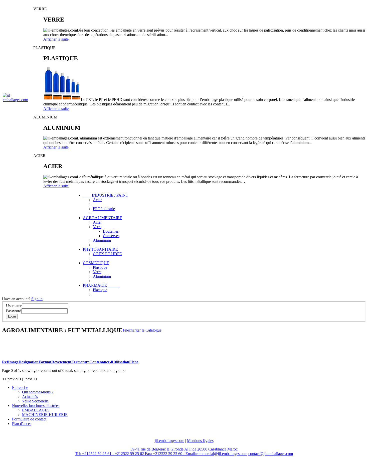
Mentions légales (200, 440)
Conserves (111, 236)
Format (45, 362)
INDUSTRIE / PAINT (105, 195)
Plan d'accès (21, 423)
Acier (97, 200)
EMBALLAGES (36, 410)
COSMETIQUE (96, 263)
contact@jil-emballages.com (270, 453)
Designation (29, 362)
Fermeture (80, 362)
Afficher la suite (56, 39)
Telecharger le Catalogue (141, 330)
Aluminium (102, 240)
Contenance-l (100, 362)
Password (13, 311)
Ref (5, 362)
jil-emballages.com (169, 440)
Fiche (133, 362)
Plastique (100, 267)
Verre (97, 227)
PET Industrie (104, 209)
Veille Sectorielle (35, 401)
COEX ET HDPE (107, 254)
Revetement (61, 362)
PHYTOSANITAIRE (100, 249)
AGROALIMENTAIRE (102, 218)
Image (13, 362)
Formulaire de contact (29, 419)
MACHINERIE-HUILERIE (45, 414)
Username (14, 305)
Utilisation (120, 362)
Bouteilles (111, 231)
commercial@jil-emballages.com (221, 453)
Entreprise (20, 387)
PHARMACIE (101, 285)
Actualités (30, 396)
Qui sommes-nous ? (37, 392)
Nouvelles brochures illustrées (35, 405)
